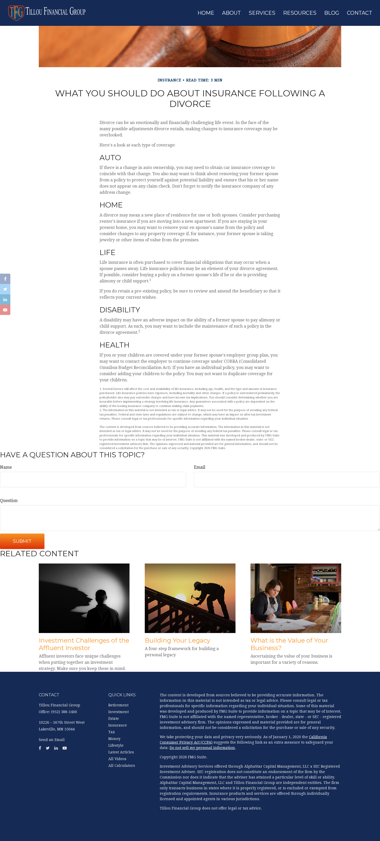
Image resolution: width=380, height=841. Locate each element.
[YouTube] (5, 310)
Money (114, 739)
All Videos (117, 759)
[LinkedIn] (5, 299)
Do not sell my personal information (202, 748)
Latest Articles (121, 752)
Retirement (118, 705)
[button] (231, 13)
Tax (111, 732)
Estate (113, 718)
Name (6, 467)
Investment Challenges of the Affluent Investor (84, 644)
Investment (118, 712)
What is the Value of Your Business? (289, 644)
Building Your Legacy (177, 640)
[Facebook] (5, 279)
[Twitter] (5, 289)
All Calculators (121, 765)
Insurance (117, 725)
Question (9, 500)
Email (199, 467)
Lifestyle (116, 745)
